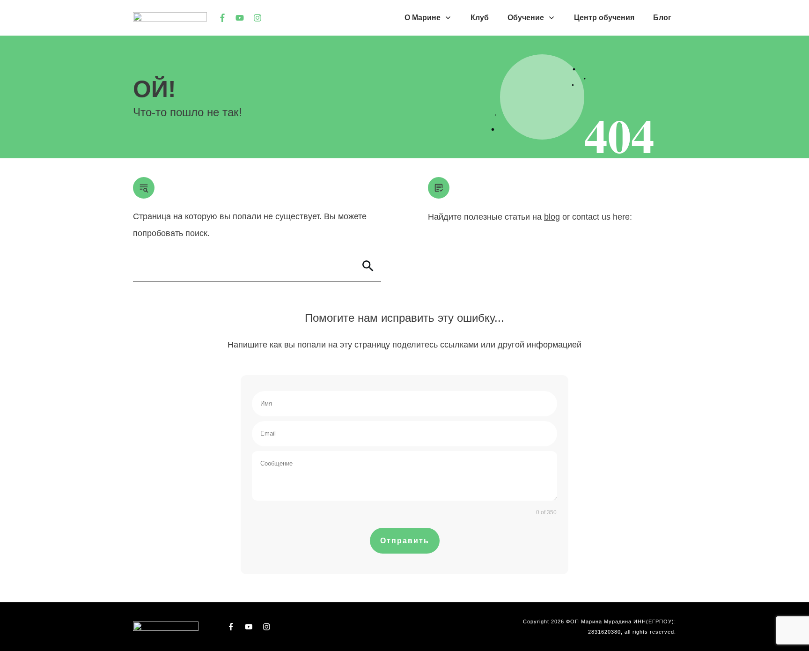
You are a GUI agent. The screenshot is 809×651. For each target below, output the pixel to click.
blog (552, 217)
